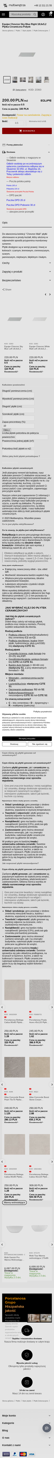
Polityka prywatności (42, 711)
